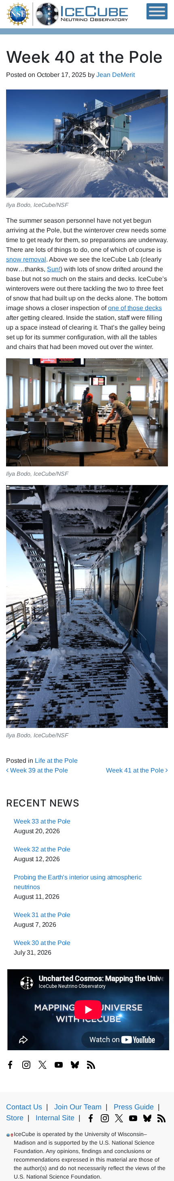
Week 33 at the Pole (42, 821)
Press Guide (134, 1107)
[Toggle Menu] (157, 11)
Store (14, 1118)
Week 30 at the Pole (42, 942)
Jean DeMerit (115, 74)
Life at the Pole (56, 760)
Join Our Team (78, 1107)
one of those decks (135, 307)
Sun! (53, 269)
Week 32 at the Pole (42, 849)
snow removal (26, 259)
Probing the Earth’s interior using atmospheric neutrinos (78, 882)
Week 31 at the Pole (42, 914)
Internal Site (55, 1118)
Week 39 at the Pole (38, 770)
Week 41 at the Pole (136, 770)
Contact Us (24, 1107)
